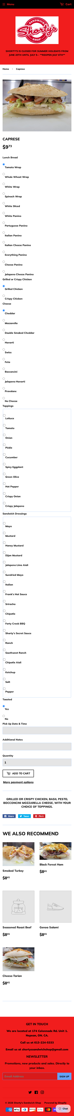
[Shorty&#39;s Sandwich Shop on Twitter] (30, 1092)
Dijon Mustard (13, 555)
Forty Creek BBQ (15, 623)
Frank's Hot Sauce (16, 594)
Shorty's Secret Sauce (18, 633)
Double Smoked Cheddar (19, 332)
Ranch (9, 642)
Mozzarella (11, 323)
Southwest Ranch (15, 652)
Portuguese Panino (16, 225)
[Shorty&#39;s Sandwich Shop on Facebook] (36, 1092)
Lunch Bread (10, 157)
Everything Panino (16, 254)
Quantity (8, 755)
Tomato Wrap (13, 167)
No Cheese (11, 401)
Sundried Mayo (14, 574)
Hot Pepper (12, 486)
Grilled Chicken (14, 289)
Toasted (7, 699)
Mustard (10, 535)
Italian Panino (13, 235)
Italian (9, 584)
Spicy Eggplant (14, 467)
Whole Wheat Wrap (17, 177)
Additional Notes (13, 739)
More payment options (18, 782)
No (6, 718)
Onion (8, 437)
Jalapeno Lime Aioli (16, 565)
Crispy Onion (13, 496)
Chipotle (10, 613)
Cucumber (11, 457)
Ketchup (10, 672)
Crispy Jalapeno (14, 506)
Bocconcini (11, 371)
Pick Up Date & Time (15, 723)
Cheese (7, 303)
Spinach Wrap (13, 196)
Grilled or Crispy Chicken (17, 279)
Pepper (9, 691)
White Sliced (12, 206)
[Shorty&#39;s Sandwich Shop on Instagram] (42, 1092)
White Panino (13, 216)
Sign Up (64, 1076)
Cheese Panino (13, 264)
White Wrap (12, 186)
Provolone (11, 391)
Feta (7, 362)
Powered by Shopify (55, 1102)
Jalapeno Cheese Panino (19, 274)
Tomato (9, 428)
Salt (7, 682)
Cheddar (10, 313)
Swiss (8, 352)
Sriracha (10, 604)
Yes (7, 709)
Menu (10, 4)
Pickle (8, 447)
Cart (68, 4)
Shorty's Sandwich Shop (27, 1102)
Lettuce (9, 418)
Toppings (8, 405)
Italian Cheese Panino (18, 245)
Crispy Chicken (14, 298)
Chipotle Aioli (13, 662)
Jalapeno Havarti (15, 381)
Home (6, 69)
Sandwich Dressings (15, 513)
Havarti (9, 342)
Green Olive (12, 476)
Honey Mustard (14, 545)
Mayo (8, 526)
